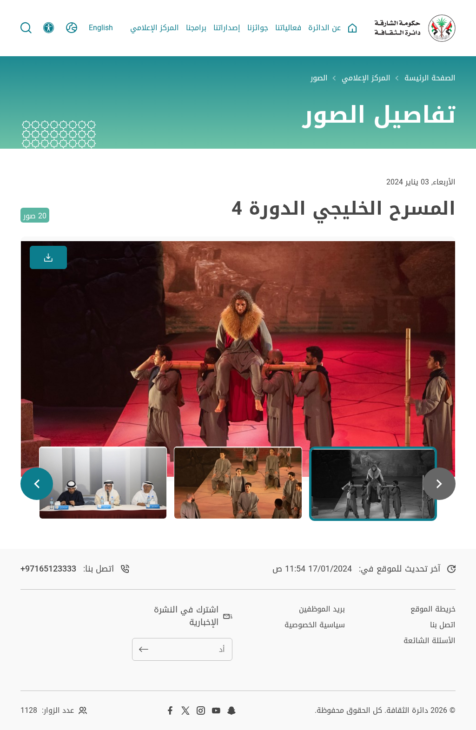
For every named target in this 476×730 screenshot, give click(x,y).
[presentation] (439, 483)
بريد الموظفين (322, 609)
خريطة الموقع (433, 609)
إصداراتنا (226, 27)
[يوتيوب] (216, 710)
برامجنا (196, 27)
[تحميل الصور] (48, 257)
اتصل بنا (443, 625)
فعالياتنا (288, 27)
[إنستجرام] (201, 710)
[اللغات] (71, 27)
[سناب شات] (231, 710)
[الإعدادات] (48, 27)
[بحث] (26, 27)
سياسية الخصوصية (314, 625)
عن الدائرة (324, 27)
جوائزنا (257, 27)
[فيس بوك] (170, 710)
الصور (319, 78)
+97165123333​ (48, 569)
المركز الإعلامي (154, 27)
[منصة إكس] (185, 710)
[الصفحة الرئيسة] (352, 28)
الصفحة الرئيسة (430, 78)
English (101, 27)
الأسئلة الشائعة (429, 640)
